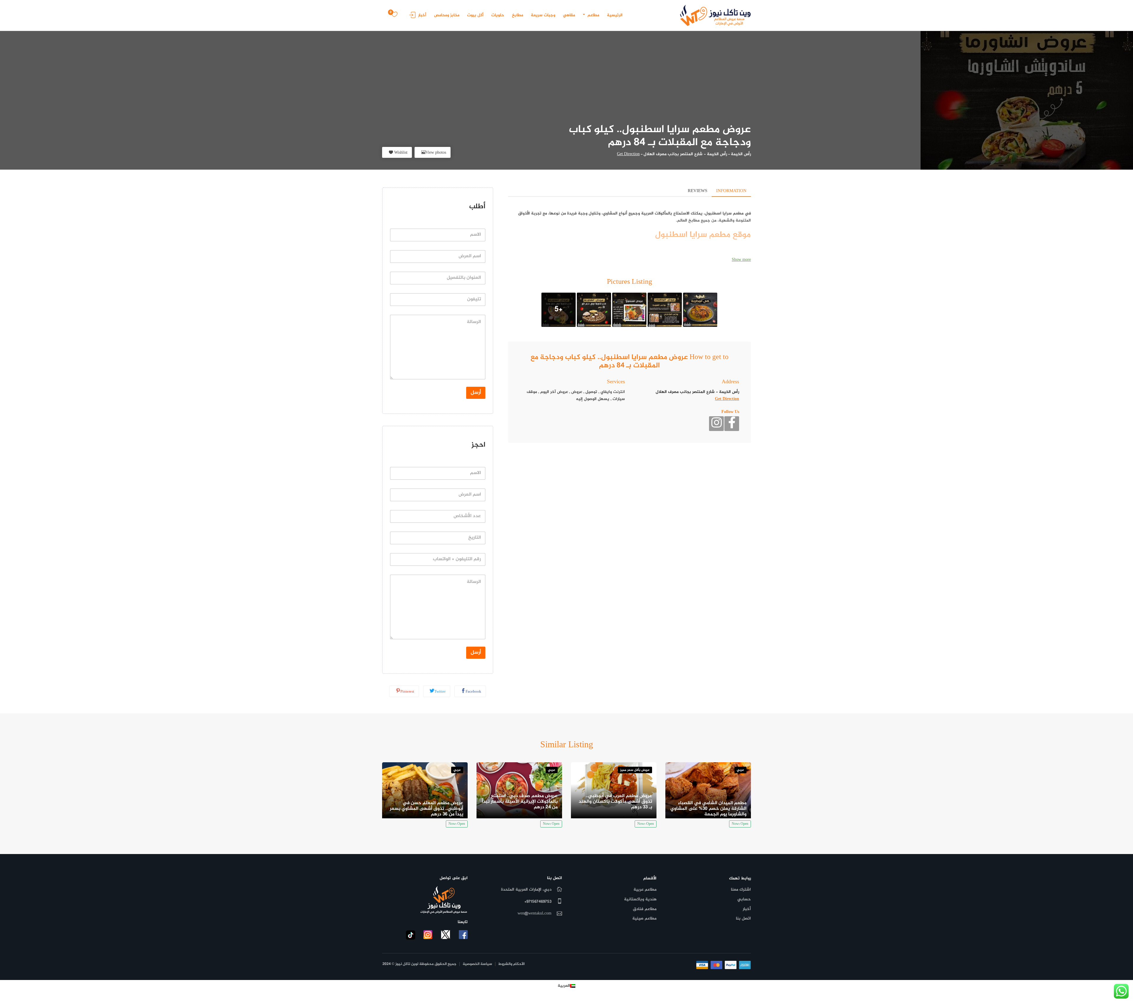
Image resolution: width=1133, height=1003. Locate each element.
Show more (741, 259)
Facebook (473, 692)
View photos (435, 152)
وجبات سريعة (543, 15)
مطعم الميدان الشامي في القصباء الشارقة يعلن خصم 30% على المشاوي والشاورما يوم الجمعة (708, 808)
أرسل (476, 393)
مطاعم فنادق (644, 909)
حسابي (744, 899)
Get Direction (628, 154)
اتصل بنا (743, 918)
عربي (740, 770)
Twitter (440, 692)
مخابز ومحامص (446, 15)
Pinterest (407, 692)
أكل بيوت (475, 15)
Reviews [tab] (697, 191)
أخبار (422, 15)
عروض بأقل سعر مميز (635, 770)
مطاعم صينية (644, 918)
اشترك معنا (741, 889)
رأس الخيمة (741, 154)
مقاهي (569, 15)
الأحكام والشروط (511, 964)
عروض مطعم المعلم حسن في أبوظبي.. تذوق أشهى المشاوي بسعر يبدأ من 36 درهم (426, 808)
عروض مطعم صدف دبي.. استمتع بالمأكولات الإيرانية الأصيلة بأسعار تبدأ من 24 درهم (520, 801)
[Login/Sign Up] (411, 17)
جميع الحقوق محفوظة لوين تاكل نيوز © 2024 (419, 964)
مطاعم (592, 15)
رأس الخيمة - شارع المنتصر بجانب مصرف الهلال (685, 154)
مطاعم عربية (644, 889)
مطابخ (517, 15)
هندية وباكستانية (640, 899)
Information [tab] (731, 191)
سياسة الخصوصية (477, 964)
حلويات (497, 15)
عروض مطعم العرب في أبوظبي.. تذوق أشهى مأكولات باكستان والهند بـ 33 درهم (615, 801)
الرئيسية (615, 15)
